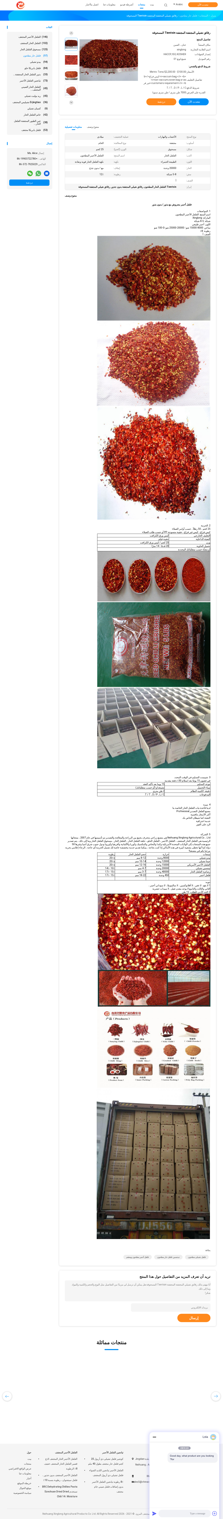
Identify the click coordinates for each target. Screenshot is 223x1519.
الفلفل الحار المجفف (34, 43)
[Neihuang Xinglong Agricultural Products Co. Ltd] (20, 5)
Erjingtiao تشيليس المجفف (30, 102)
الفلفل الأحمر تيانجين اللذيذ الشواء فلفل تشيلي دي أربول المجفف (106, 1473)
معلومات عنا (25, 1473)
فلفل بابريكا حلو (36, 68)
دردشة (29, 182)
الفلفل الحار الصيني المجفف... (34, 88)
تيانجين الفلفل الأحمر (34, 80)
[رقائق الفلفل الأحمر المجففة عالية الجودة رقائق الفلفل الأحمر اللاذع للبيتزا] (33, 1383)
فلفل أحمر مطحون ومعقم (137, 1257)
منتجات (27, 1463)
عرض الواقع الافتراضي (20, 1468)
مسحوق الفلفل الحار (34, 49)
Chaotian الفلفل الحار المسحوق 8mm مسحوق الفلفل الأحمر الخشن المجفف (137, 1415)
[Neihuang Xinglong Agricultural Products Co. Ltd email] (46, 173)
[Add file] (214, 1513)
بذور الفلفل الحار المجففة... (30, 74)
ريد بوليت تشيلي (36, 96)
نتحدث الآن (203, 4)
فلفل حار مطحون (35, 55)
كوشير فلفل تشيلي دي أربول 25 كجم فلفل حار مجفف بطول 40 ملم (105, 1461)
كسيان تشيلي (37, 108)
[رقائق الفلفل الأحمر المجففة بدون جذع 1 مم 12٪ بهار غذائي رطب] (191, 1383)
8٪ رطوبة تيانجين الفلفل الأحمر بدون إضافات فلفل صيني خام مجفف (107, 1486)
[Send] (154, 1513)
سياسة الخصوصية (22, 1493)
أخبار (28, 1478)
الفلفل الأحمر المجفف (33, 36)
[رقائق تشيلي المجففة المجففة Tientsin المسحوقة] (108, 60)
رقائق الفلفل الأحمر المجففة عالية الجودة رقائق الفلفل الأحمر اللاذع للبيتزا (30, 1415)
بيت (29, 1458)
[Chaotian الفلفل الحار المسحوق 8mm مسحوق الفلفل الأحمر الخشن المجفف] (138, 1383)
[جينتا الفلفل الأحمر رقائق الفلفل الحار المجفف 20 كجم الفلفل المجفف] (86, 1383)
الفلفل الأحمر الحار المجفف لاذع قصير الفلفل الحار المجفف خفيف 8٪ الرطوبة (60, 1463)
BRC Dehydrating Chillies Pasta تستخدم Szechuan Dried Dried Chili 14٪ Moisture (59, 1491)
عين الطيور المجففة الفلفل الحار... (31, 122)
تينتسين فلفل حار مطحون (168, 1257)
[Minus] (154, 1437)
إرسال (194, 1318)
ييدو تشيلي (39, 61)
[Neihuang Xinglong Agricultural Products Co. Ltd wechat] (30, 173)
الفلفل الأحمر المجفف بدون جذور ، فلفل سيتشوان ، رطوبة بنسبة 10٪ (60, 1477)
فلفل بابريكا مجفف (34, 130)
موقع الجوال (25, 1488)
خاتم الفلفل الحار (36, 114)
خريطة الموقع (24, 1483)
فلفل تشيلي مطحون (197, 1257)
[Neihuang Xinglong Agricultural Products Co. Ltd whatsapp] (38, 173)
